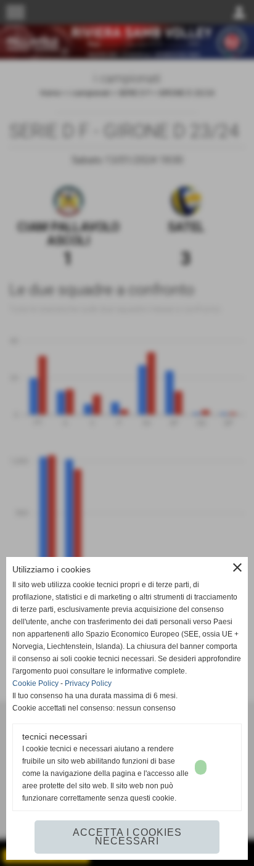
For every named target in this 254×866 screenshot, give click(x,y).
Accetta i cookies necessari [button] (127, 836)
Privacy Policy (88, 683)
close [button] (237, 567)
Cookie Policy (35, 683)
